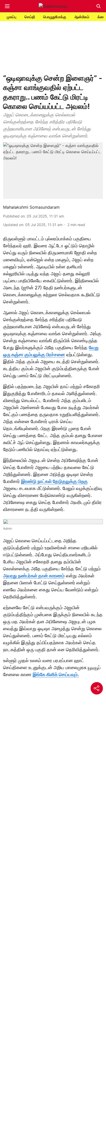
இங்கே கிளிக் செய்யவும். (56, 674)
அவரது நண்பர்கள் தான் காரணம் (34, 575)
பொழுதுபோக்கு (54, 17)
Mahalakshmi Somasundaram (31, 207)
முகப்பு (11, 17)
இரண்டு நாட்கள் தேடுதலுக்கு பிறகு (54, 481)
